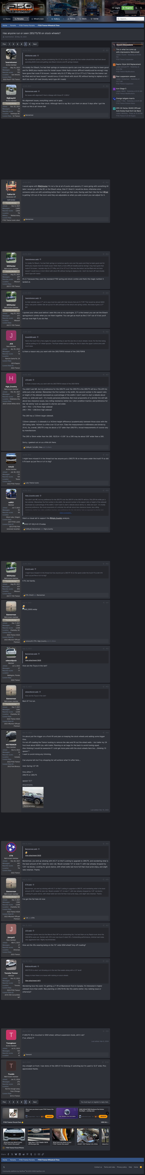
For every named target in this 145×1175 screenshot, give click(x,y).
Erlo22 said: (29, 569)
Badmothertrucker (86, 1116)
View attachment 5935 (33, 660)
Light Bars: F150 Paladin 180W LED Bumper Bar (38, 1143)
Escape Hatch (31, 1116)
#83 (107, 182)
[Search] (141, 8)
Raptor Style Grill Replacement (128, 64)
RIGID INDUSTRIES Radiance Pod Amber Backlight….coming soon (91, 1110)
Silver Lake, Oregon (13, 517)
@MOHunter (43, 186)
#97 (107, 925)
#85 (107, 293)
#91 (107, 603)
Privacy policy (122, 1167)
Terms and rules (109, 1167)
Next (35, 44)
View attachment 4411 (33, 980)
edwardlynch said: (32, 692)
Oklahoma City (15, 399)
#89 (107, 490)
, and (39, 529)
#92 (107, 648)
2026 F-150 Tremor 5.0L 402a (87, 1144)
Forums (20, 19)
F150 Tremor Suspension (124, 59)
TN (19, 213)
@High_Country (56, 518)
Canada (17, 757)
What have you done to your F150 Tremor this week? (13, 1143)
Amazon (49, 1116)
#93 (107, 687)
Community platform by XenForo (24, 1171)
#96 (107, 879)
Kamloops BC (15, 113)
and (29, 918)
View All (104, 1122)
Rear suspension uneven (125, 76)
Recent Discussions (124, 45)
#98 (107, 961)
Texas (18, 479)
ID (19, 1055)
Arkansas (16, 950)
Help (130, 1167)
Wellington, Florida (13, 675)
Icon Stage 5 (121, 88)
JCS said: (28, 380)
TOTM (95, 19)
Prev (4, 44)
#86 (107, 332)
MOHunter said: (31, 55)
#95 (107, 844)
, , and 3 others (38, 447)
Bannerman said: (31, 91)
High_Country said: (32, 495)
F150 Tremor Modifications (125, 71)
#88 (107, 455)
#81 (107, 50)
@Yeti (105, 192)
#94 (107, 733)
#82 (107, 86)
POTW (72, 19)
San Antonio (16, 75)
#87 (107, 374)
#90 (107, 564)
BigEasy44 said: (31, 966)
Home (8, 19)
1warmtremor (9, 37)
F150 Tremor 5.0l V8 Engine (125, 116)
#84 (107, 254)
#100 (107, 1062)
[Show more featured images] (107, 1134)
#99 (107, 1031)
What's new (39, 19)
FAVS (84, 19)
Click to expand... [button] (66, 513)
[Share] (103, 50)
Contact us (98, 1167)
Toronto (17, 985)
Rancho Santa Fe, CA (12, 358)
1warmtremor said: (32, 259)
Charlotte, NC (15, 630)
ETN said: (28, 885)
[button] (136, 8)
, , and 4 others (40, 641)
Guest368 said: (30, 337)
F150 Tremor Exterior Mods (125, 103)
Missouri (17, 282)
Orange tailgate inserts (125, 98)
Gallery (57, 19)
